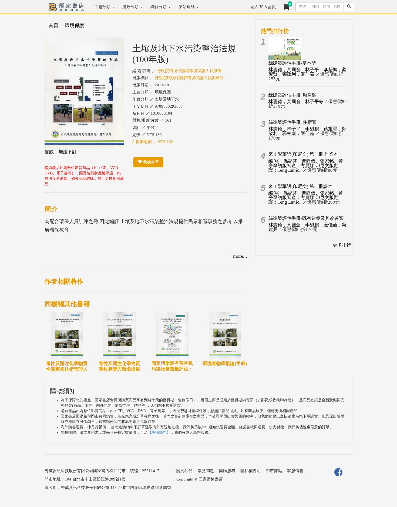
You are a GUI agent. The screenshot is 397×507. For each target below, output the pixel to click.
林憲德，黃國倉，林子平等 (296, 101)
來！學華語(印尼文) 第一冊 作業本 (303, 154)
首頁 (53, 25)
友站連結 (187, 7)
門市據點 (274, 471)
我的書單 (150, 162)
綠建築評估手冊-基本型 (292, 63)
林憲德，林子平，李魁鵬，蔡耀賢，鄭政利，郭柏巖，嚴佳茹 (307, 131)
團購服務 (227, 471)
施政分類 (131, 7)
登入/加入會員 (263, 7)
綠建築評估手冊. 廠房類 (292, 95)
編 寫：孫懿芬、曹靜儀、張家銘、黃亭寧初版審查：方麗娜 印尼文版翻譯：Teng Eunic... (305, 165)
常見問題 (206, 471)
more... (240, 256)
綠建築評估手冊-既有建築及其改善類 (306, 218)
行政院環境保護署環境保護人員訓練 (189, 71)
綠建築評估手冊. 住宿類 (292, 122)
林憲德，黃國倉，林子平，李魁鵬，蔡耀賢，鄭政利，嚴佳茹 (307, 72)
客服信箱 (295, 471)
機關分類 (159, 7)
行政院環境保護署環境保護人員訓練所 (189, 78)
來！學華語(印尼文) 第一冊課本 (300, 186)
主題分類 (103, 7)
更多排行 (342, 245)
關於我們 (184, 471)
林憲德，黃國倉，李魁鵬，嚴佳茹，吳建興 (307, 227)
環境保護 (74, 25)
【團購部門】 (159, 432)
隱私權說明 (250, 471)
